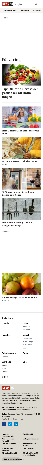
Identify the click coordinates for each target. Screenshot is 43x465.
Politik (4, 369)
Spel (25, 362)
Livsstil (26, 335)
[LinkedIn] (16, 424)
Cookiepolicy (28, 448)
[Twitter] (10, 424)
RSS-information (9, 444)
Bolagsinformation (31, 439)
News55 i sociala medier (30, 445)
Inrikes (4, 365)
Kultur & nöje (28, 342)
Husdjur (6, 323)
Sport (25, 348)
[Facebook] (4, 424)
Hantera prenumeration (8, 435)
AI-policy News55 (9, 453)
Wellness (26, 330)
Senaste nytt (10, 10)
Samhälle (24, 10)
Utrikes (5, 372)
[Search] (35, 4)
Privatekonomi (9, 353)
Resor (26, 353)
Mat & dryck (27, 345)
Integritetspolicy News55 (9, 449)
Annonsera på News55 (8, 440)
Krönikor (6, 335)
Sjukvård (26, 327)
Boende (5, 357)
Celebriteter (27, 339)
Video (5, 377)
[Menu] (39, 4)
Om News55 (28, 434)
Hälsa (25, 323)
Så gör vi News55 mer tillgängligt (30, 454)
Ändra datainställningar (12, 459)
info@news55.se (16, 419)
